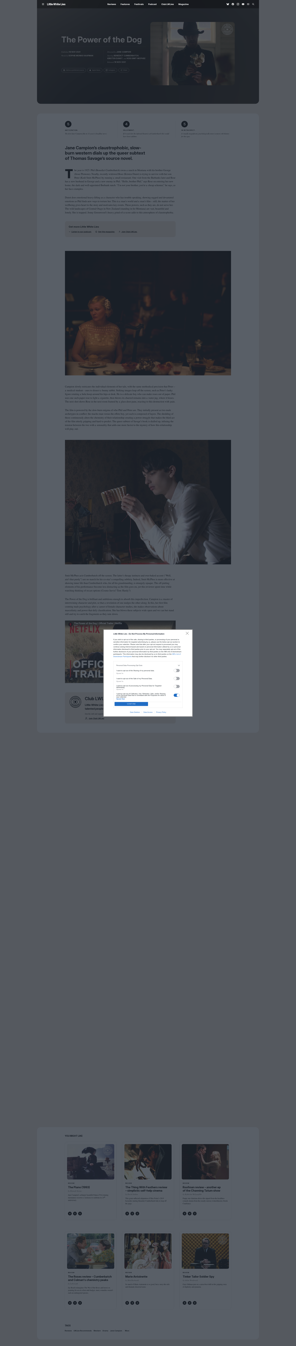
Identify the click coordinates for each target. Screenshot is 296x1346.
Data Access (148, 712)
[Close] (188, 634)
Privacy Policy (161, 712)
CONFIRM (131, 704)
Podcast (152, 4)
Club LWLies (167, 4)
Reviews (111, 4)
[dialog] (148, 673)
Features (125, 4)
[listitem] (148, 665)
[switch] (177, 670)
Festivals (139, 4)
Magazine (183, 4)
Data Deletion (135, 712)
